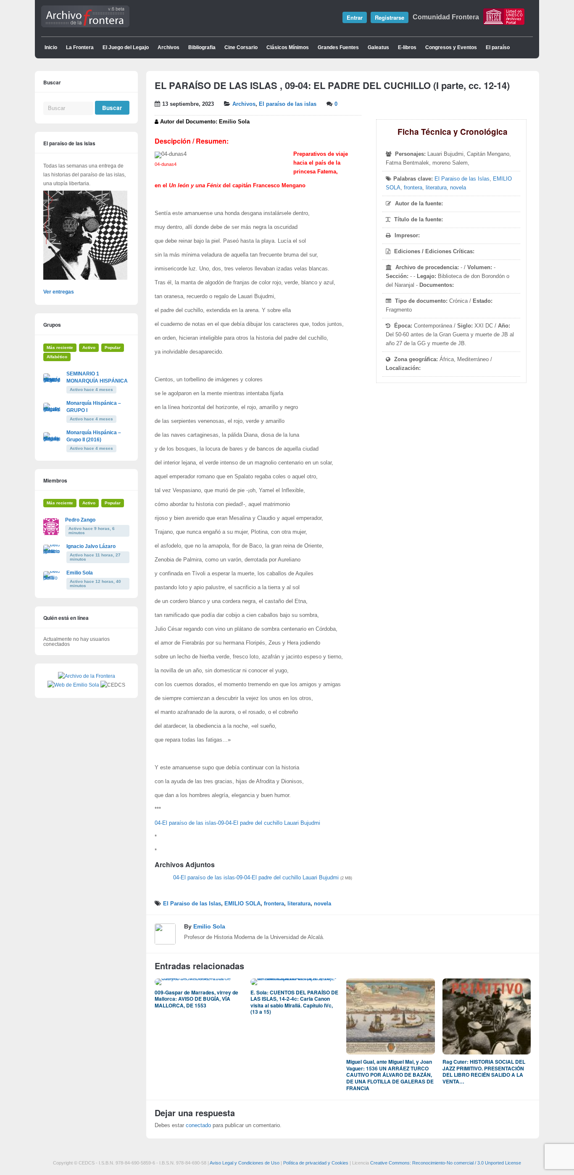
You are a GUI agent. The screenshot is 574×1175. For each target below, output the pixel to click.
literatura (436, 188)
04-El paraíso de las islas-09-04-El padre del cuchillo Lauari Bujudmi (237, 823)
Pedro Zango (80, 520)
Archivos (168, 47)
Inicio (51, 47)
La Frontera (80, 47)
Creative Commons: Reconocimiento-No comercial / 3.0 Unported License (445, 1162)
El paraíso (498, 47)
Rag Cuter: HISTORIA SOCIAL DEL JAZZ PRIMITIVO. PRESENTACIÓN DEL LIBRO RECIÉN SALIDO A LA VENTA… (483, 1071)
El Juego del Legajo (126, 47)
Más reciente (60, 347)
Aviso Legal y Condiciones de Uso (244, 1162)
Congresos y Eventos (451, 47)
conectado (198, 1125)
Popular (113, 347)
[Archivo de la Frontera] (85, 26)
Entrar (355, 17)
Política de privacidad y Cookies (315, 1162)
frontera (413, 188)
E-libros (407, 47)
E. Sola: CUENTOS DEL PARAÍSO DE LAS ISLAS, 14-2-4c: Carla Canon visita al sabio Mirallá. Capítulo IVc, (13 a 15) (294, 1002)
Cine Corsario (241, 47)
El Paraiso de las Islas (462, 179)
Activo (88, 347)
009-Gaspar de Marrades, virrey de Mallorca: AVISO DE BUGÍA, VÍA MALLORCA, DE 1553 (196, 999)
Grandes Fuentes (338, 47)
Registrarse (389, 17)
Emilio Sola (209, 926)
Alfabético (57, 356)
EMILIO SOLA (242, 904)
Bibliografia (202, 47)
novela (458, 188)
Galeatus (378, 47)
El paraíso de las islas (287, 104)
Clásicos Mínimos (287, 47)
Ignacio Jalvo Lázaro (91, 546)
